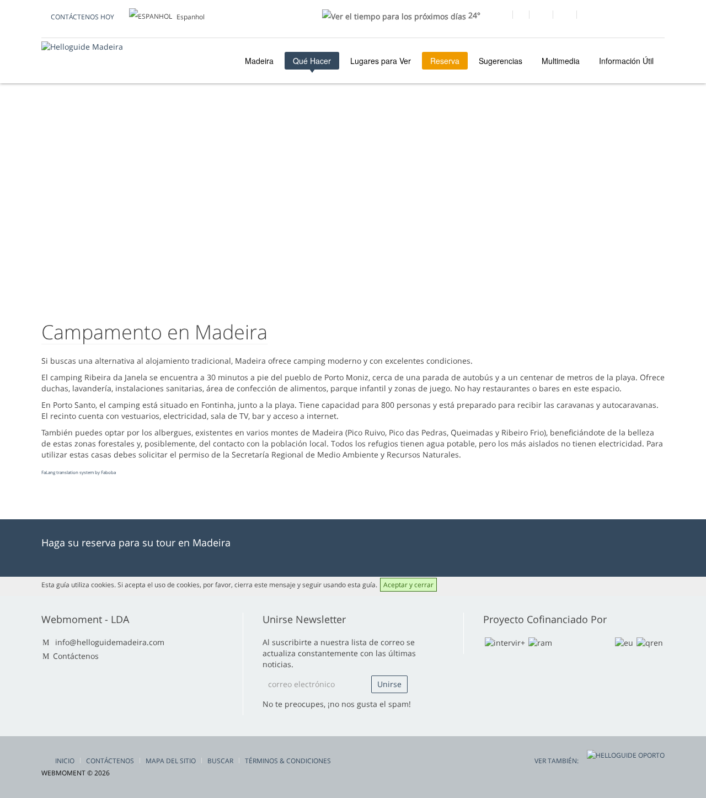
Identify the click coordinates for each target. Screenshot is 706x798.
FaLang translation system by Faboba (78, 472)
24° (473, 15)
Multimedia (561, 60)
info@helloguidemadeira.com (109, 642)
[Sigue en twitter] (540, 16)
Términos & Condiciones (288, 760)
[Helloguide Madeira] (82, 46)
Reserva (444, 60)
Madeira (258, 60)
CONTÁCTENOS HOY (82, 17)
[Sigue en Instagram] (564, 16)
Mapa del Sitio (171, 760)
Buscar (220, 760)
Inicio (64, 760)
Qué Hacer (312, 60)
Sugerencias (500, 60)
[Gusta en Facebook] (500, 16)
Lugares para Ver (380, 60)
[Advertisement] (353, 216)
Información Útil (626, 60)
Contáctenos (76, 656)
